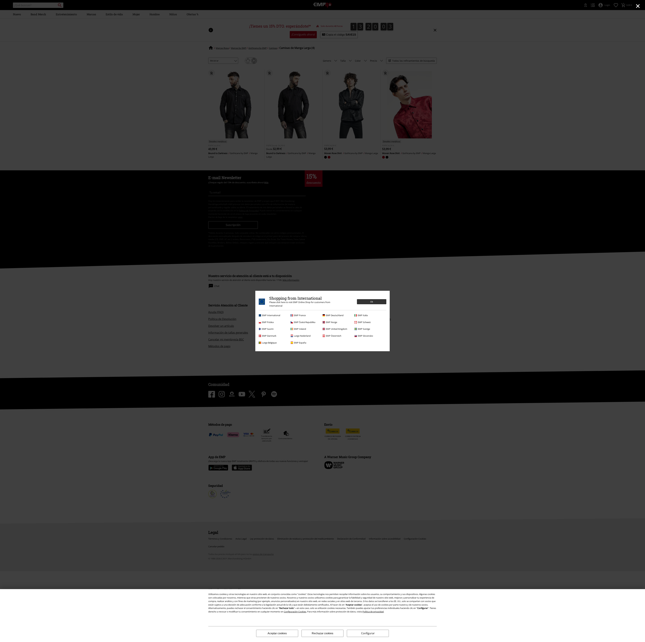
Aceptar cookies (277, 633)
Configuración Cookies (295, 611)
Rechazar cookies (322, 633)
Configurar (368, 633)
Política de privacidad (373, 611)
